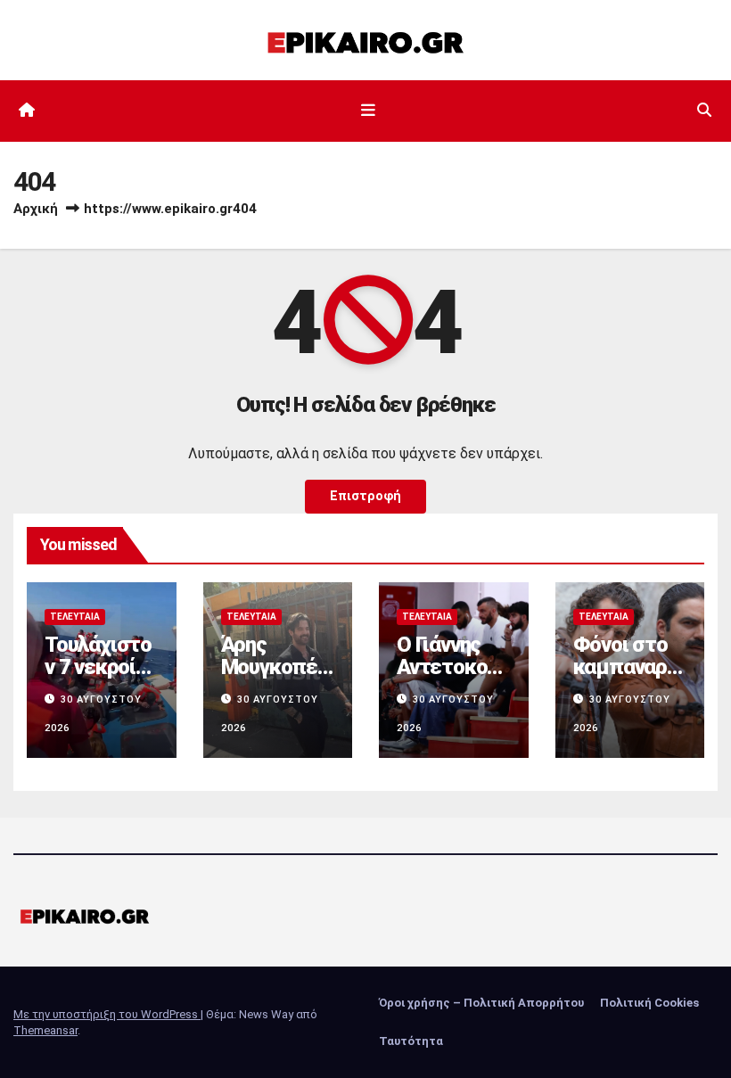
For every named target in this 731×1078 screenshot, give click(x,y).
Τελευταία (75, 616)
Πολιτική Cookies (649, 1002)
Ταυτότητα (411, 1041)
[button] (704, 110)
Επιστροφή (365, 496)
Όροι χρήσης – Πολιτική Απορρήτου (481, 1002)
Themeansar (45, 1030)
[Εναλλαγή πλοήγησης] (369, 110)
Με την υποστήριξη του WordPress (107, 1014)
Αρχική (35, 209)
